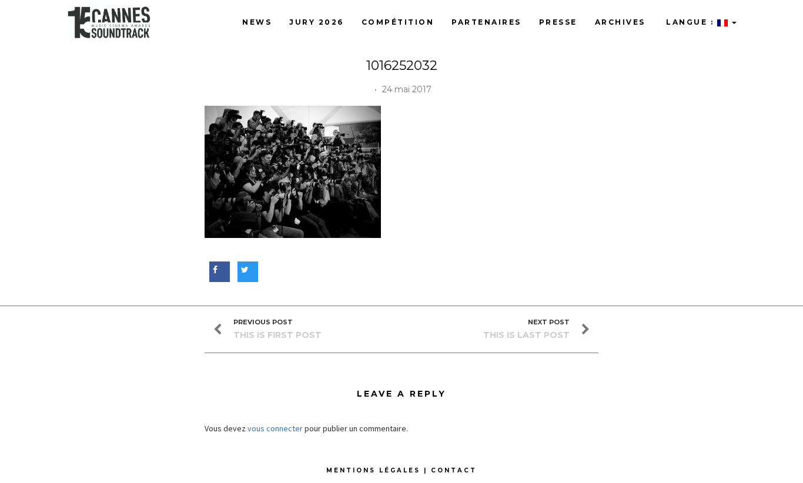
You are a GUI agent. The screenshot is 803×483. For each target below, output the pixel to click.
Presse (558, 22)
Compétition (398, 22)
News (257, 22)
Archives (620, 22)
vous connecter (275, 428)
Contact (454, 470)
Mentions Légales (373, 470)
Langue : (690, 22)
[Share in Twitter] (246, 269)
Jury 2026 (316, 22)
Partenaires (486, 22)
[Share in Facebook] (217, 269)
